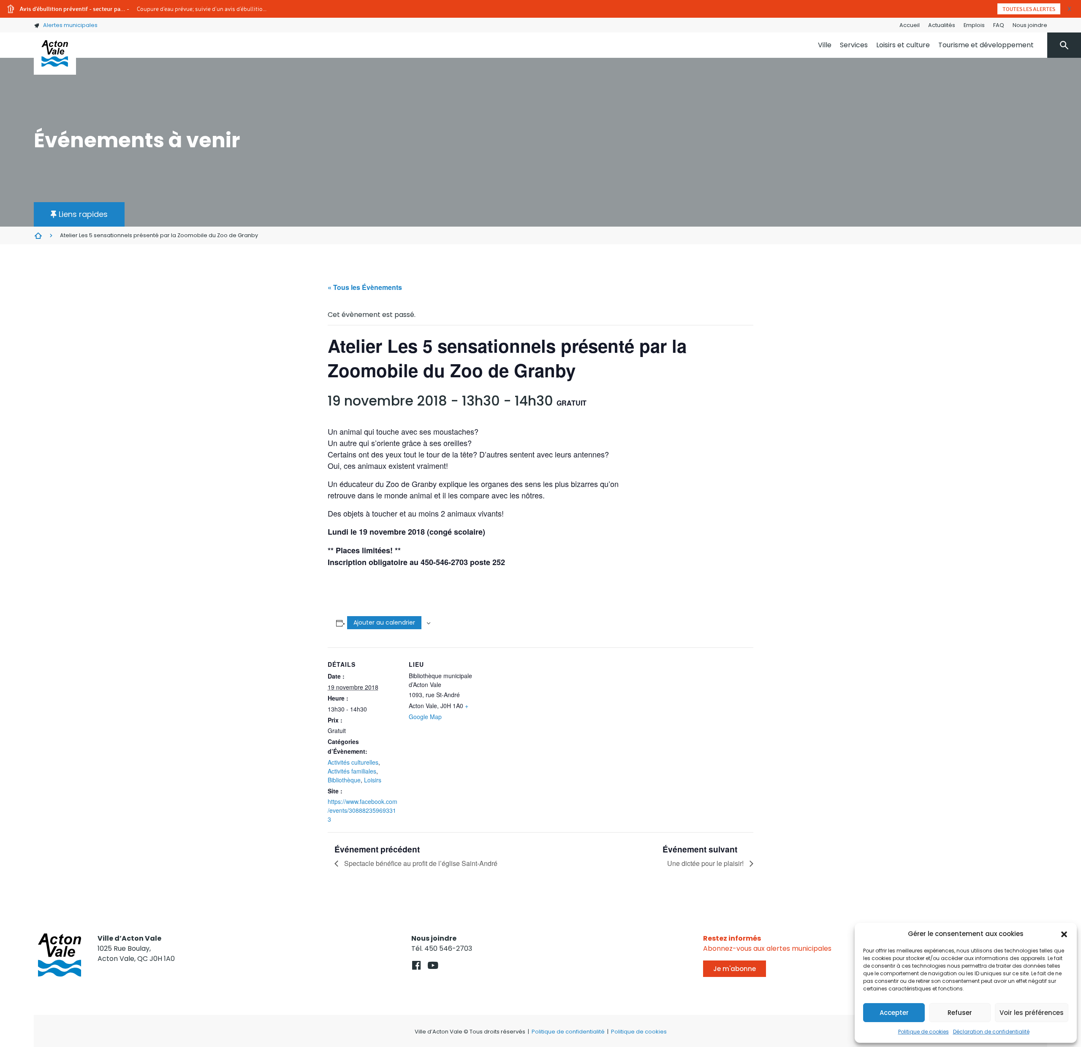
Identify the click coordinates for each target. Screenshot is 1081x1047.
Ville (824, 45)
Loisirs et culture (903, 45)
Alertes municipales (70, 25)
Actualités (941, 25)
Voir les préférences (1032, 1012)
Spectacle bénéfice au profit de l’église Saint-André (419, 863)
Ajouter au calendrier (384, 622)
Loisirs (372, 780)
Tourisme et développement (986, 45)
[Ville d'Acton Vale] (55, 53)
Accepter (894, 1012)
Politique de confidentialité (568, 1032)
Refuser (960, 1012)
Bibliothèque (344, 780)
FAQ (998, 25)
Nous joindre (1030, 25)
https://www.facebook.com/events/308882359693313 (362, 810)
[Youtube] (432, 965)
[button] (1064, 934)
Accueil (909, 25)
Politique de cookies (923, 1031)
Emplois (974, 25)
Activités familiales (352, 771)
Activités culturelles (353, 762)
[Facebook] (416, 965)
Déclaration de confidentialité (991, 1031)
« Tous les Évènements (365, 287)
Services (854, 45)
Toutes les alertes (1028, 8)
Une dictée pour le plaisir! (706, 863)
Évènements (38, 235)
